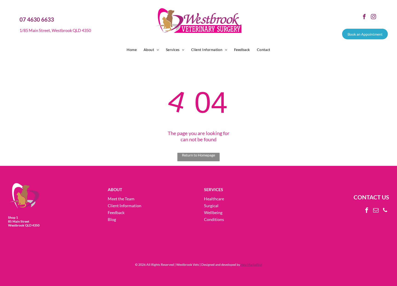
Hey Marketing (251, 264)
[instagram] (373, 17)
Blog (112, 219)
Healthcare (214, 198)
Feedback (116, 212)
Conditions (214, 219)
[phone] (385, 210)
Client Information (124, 205)
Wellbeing (213, 212)
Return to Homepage (198, 155)
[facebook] (364, 17)
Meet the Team (121, 198)
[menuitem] (131, 49)
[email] (376, 210)
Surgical (211, 205)
